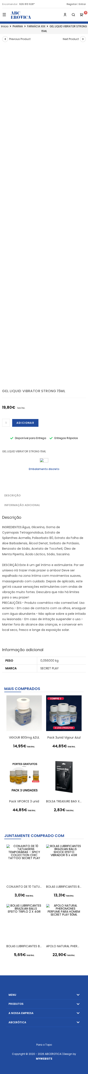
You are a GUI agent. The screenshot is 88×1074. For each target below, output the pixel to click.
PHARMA (18, 26)
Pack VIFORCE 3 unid (24, 801)
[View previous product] (5, 39)
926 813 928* (27, 4)
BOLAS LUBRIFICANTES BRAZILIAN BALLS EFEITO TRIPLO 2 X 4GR (24, 946)
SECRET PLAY (49, 668)
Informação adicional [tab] (22, 505)
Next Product (71, 39)
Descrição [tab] (12, 495)
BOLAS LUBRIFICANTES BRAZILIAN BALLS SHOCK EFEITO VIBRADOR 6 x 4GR (64, 886)
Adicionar (25, 423)
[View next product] (83, 39)
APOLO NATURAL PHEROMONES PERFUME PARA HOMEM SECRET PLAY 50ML (64, 946)
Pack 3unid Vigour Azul (64, 737)
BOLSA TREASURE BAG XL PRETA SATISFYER (64, 801)
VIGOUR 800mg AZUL (24, 737)
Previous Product (20, 39)
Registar (72, 4)
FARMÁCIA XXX (36, 26)
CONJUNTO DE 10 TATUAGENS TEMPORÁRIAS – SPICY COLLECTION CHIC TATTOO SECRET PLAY (24, 886)
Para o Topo (44, 1044)
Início (4, 26)
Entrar (82, 4)
